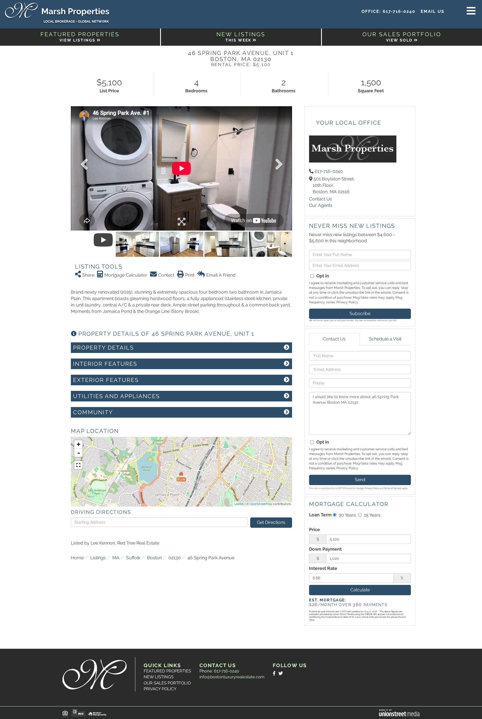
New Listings (158, 676)
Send (360, 479)
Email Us (432, 11)
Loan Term (320, 514)
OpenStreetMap (261, 504)
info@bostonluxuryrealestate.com (231, 676)
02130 (174, 557)
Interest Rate (323, 568)
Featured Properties (167, 671)
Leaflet (239, 504)
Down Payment (325, 549)
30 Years (347, 515)
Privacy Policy (347, 302)
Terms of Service (392, 488)
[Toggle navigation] (471, 11)
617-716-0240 (399, 11)
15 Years (371, 515)
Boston (154, 557)
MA (115, 557)
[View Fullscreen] (78, 465)
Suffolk (133, 557)
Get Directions (271, 522)
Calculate (360, 589)
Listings (98, 557)
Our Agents (320, 205)
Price (314, 529)
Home (77, 557)
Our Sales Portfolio (167, 683)
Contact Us (320, 199)
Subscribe (360, 313)
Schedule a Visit (385, 339)
